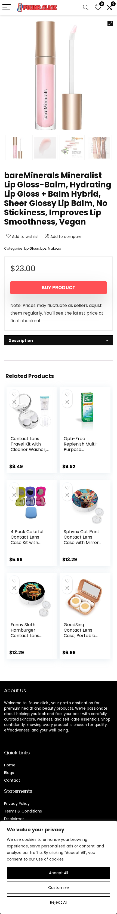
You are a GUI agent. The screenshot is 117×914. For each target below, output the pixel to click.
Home (10, 765)
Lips (43, 248)
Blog (8, 772)
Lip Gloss (31, 248)
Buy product (58, 287)
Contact (12, 780)
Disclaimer (14, 819)
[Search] (85, 7)
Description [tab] (20, 340)
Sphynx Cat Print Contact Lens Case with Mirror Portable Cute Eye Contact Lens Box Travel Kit (82, 545)
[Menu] (6, 7)
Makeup (54, 248)
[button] (110, 23)
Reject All (58, 902)
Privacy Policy (17, 803)
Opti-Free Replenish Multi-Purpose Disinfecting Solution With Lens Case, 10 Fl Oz (83, 452)
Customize (58, 887)
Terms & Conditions (23, 811)
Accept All (58, 873)
